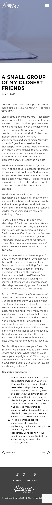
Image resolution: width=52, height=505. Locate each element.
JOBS (27, 480)
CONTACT (18, 480)
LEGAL (35, 480)
